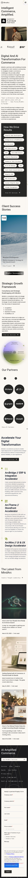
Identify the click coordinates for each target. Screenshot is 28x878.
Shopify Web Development (13, 135)
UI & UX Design (10, 165)
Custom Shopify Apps (12, 183)
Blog (10, 766)
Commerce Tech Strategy (13, 161)
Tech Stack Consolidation (14, 170)
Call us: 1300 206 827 (8, 777)
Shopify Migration (11, 157)
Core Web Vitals (17, 152)
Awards (3, 770)
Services (4, 766)
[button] (14, 273)
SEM (6, 152)
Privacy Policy (6, 773)
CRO (21, 165)
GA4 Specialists (10, 148)
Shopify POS (9, 174)
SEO (21, 148)
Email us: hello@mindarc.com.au (12, 781)
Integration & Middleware (14, 139)
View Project (7, 266)
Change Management (11, 187)
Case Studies (12, 770)
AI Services (9, 144)
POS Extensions (10, 178)
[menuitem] (4, 766)
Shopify (17, 766)
